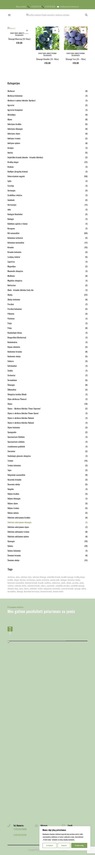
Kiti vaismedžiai (13, 233)
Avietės (10, 153)
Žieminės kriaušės (14, 555)
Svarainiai (11, 451)
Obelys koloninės (14, 299)
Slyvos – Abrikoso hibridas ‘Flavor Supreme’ (24, 408)
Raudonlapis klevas (15, 333)
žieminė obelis (58, 591)
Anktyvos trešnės (14, 138)
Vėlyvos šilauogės (14, 498)
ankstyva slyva (26, 577)
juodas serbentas (42, 579)
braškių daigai (79, 577)
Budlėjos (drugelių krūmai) (18, 171)
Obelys (10, 295)
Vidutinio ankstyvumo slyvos (18, 527)
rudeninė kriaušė (33, 585)
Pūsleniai (11, 318)
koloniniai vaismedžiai (16, 582)
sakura (43, 585)
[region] (64, 838)
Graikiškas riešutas (15, 195)
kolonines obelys (74, 579)
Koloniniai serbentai (15, 238)
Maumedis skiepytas (15, 271)
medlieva (47, 582)
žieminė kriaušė (46, 591)
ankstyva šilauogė (39, 577)
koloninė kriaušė (31, 582)
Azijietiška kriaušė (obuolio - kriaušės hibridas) (25, 157)
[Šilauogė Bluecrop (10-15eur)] (19, 28)
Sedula (10, 370)
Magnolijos (12, 266)
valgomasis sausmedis (51, 588)
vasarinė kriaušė (67, 588)
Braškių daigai (13, 162)
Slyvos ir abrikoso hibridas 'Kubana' (21, 418)
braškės (10, 579)
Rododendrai (12, 342)
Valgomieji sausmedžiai (16, 475)
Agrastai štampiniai (15, 110)
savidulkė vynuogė (77, 585)
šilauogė (20, 591)
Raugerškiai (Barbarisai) (17, 337)
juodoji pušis (55, 579)
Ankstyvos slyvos (14, 133)
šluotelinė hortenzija (31, 591)
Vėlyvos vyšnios (13, 513)
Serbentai (11, 375)
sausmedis (51, 585)
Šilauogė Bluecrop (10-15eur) (19, 39)
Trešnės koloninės (14, 465)
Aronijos (11, 148)
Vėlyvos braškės (13, 494)
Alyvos (10, 119)
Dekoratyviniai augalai (16, 176)
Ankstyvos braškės (14, 124)
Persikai (11, 304)
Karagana (11, 228)
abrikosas (11, 577)
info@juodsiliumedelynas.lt (69, 6)
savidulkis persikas (62, 585)
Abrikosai (11, 91)
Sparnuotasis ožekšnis (16, 442)
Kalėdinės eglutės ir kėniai (17, 224)
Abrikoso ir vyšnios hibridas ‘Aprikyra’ (22, 100)
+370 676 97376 (19, 834)
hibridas (23, 579)
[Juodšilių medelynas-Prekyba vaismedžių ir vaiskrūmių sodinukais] (47, 15)
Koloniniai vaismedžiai (16, 243)
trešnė (40, 588)
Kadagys (11, 219)
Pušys (10, 323)
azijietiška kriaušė (53, 577)
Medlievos (11, 276)
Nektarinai (12, 285)
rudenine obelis (20, 585)
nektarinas (56, 582)
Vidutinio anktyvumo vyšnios (18, 536)
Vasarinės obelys (14, 484)
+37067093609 (49, 6)
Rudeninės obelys (14, 356)
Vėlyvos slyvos (13, 503)
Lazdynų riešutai (14, 257)
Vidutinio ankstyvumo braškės (19, 517)
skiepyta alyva (13, 588)
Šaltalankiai (12, 366)
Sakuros (11, 361)
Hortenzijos (12, 205)
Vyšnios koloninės (14, 551)
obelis (63, 582)
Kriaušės (11, 247)
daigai (16, 579)
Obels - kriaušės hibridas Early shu (20, 290)
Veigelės (11, 489)
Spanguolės (12, 432)
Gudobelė (11, 200)
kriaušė (40, 582)
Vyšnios (10, 546)
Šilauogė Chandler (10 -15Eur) (47, 59)
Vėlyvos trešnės (13, 508)
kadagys (64, 579)
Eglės (9, 181)
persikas (75, 582)
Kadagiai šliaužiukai (15, 214)
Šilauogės (11, 385)
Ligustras (11, 262)
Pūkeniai (11, 314)
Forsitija (11, 186)
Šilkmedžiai (12, 389)
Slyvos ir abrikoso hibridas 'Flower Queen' (23, 413)
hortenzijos (31, 579)
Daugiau (27, 30)
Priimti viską (79, 845)
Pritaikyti (49, 845)
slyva (21, 588)
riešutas (11, 585)
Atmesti (64, 845)
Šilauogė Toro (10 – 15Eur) (76, 59)
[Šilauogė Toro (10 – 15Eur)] (75, 38)
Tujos (9, 470)
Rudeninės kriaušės (15, 352)
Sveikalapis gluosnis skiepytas (19, 456)
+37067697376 (36, 6)
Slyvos (10, 404)
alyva (18, 577)
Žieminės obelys (13, 560)
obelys (68, 582)
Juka (9, 209)
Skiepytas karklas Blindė (17, 394)
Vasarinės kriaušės (14, 479)
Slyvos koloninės (14, 427)
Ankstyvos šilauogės (15, 129)
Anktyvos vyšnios (14, 143)
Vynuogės (11, 541)
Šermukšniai (12, 380)
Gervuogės (11, 190)
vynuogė (77, 588)
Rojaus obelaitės (14, 347)
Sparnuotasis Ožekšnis (16, 437)
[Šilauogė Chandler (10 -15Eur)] (47, 38)
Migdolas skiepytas (15, 280)
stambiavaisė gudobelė (16, 446)
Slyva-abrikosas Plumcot (17, 399)
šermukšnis (12, 591)
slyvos (26, 588)
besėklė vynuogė (67, 577)
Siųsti (10, 629)
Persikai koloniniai (15, 309)
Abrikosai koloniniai (15, 96)
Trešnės (10, 461)
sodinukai (33, 588)
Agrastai (11, 105)
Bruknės (11, 167)
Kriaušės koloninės (14, 252)
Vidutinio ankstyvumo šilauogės (19, 34)
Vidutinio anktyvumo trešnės (18, 532)
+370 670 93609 (20, 829)
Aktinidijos (12, 115)
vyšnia (83, 588)
